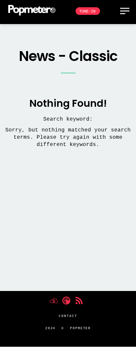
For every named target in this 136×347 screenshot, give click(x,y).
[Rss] (79, 300)
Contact (68, 316)
